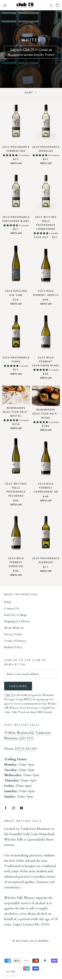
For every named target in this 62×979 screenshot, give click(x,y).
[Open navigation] (5, 5)
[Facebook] (5, 808)
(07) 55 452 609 (26, 748)
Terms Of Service (15, 641)
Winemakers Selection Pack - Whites (16, 411)
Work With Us (14, 628)
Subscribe (18, 686)
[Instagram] (13, 808)
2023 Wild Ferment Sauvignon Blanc (46, 361)
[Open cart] (57, 5)
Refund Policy (13, 647)
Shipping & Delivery (17, 621)
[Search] (51, 5)
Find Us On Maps (15, 615)
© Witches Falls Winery (31, 940)
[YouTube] (21, 808)
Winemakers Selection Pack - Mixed (46, 413)
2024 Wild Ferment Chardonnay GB (46, 487)
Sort (29, 92)
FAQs (7, 602)
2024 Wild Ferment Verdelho (16, 562)
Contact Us (11, 608)
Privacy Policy (13, 634)
